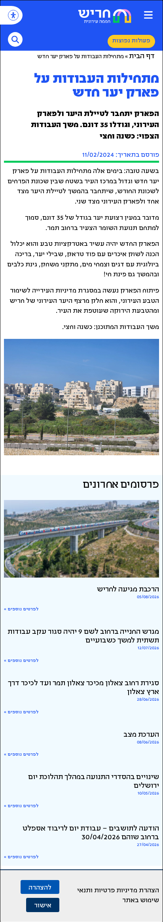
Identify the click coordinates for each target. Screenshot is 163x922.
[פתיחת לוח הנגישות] (13, 15)
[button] (148, 15)
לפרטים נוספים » (21, 609)
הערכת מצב (141, 735)
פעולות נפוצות (131, 41)
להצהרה (39, 886)
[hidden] (81, 539)
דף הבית (142, 57)
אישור (42, 904)
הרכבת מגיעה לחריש (128, 590)
